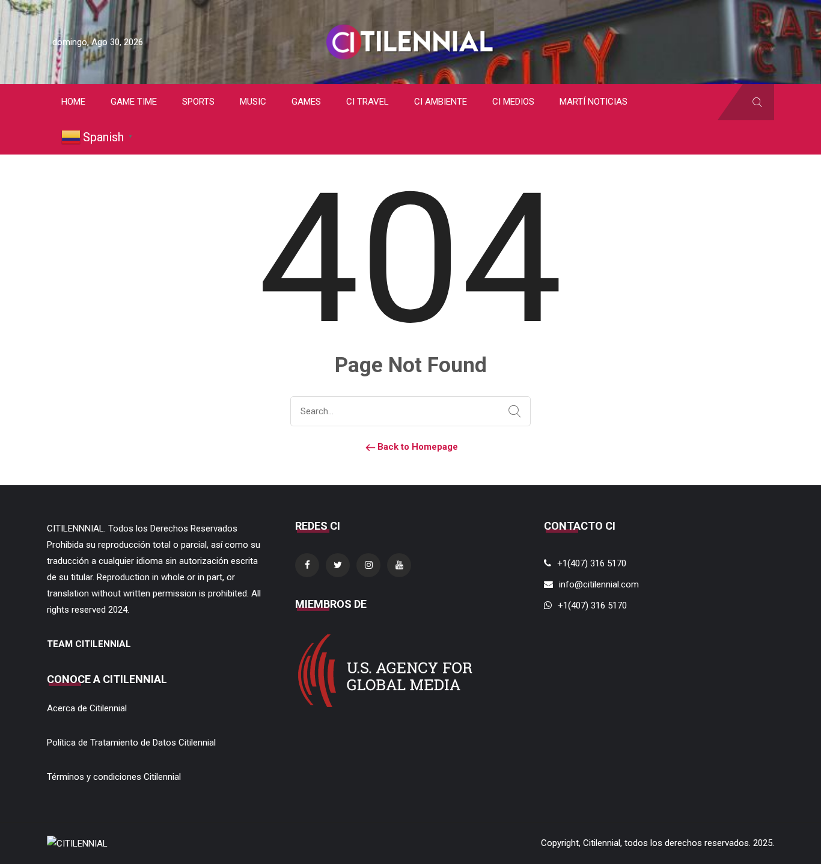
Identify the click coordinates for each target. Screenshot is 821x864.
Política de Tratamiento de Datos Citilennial (131, 742)
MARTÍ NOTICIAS (593, 101)
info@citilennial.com (599, 584)
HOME (73, 101)
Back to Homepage (416, 446)
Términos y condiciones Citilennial (114, 776)
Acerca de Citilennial (87, 708)
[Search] (512, 411)
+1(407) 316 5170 (591, 563)
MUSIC (253, 101)
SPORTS (198, 101)
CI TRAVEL (367, 101)
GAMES (306, 101)
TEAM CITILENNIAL (89, 644)
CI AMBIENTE (440, 101)
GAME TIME (134, 101)
